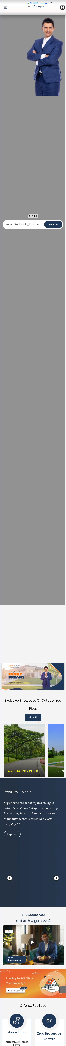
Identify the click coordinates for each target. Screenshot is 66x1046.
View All (33, 717)
